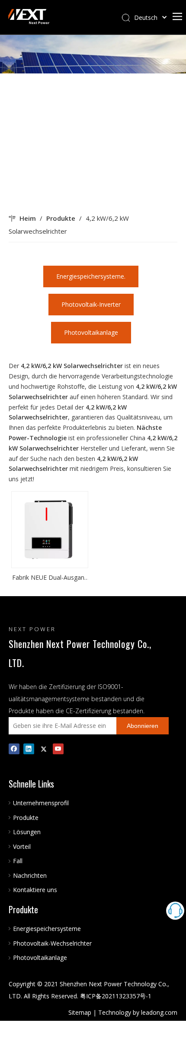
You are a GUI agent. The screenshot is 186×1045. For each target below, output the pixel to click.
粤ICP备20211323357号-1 (115, 996)
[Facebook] (14, 748)
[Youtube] (58, 748)
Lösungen (27, 832)
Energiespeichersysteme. (90, 276)
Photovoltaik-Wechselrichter (52, 943)
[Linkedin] (28, 748)
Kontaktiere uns (35, 890)
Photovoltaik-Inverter (91, 304)
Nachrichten (30, 875)
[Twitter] (43, 748)
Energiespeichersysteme (47, 928)
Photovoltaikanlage (91, 332)
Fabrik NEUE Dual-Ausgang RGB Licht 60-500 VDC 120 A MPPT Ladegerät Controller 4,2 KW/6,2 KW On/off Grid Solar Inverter (50, 578)
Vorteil (22, 846)
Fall (17, 861)
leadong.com (159, 1012)
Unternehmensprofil (41, 803)
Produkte (25, 817)
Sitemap (79, 1012)
